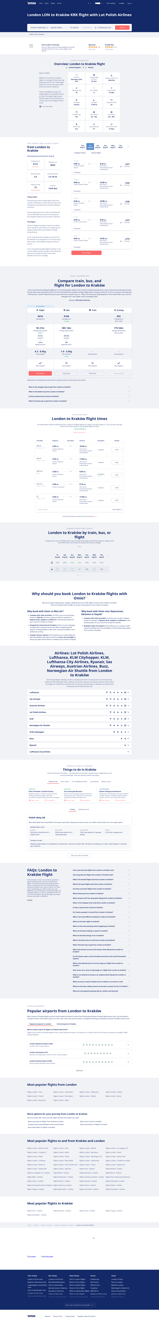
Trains (41, 3)
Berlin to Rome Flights (77, 1285)
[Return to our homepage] (33, 3)
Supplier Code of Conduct (86, 1316)
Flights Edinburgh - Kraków (115, 1181)
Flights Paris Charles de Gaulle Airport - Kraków (122, 1177)
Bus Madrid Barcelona (57, 1282)
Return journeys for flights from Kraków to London (46, 1121)
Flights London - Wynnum (62, 1169)
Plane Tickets (74, 1276)
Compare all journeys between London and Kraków (46, 1124)
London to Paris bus (56, 1279)
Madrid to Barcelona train (37, 1282)
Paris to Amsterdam (56, 1285)
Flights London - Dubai (61, 1156)
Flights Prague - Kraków (35, 1189)
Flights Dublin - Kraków (114, 1185)
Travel (113, 1276)
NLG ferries (94, 1282)
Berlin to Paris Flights (77, 1282)
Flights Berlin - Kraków (61, 1173)
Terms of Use (57, 1316)
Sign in (129, 3)
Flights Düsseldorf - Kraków (115, 1189)
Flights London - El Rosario (36, 1161)
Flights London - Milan (61, 1100)
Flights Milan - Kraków (35, 1177)
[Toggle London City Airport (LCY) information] (128, 1053)
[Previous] (51, 556)
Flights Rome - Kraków (113, 1173)
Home (29, 1225)
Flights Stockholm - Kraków (89, 1189)
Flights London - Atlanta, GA (115, 1165)
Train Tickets (32, 1276)
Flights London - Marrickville (63, 1161)
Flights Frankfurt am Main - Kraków (92, 1177)
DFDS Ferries (95, 1285)
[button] (75, 27)
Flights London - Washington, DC (91, 1156)
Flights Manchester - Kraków (63, 1189)
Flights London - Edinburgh (89, 1092)
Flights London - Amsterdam (63, 1092)
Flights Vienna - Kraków (88, 1185)
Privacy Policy (70, 1316)
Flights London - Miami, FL (36, 1165)
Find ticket (35, 167)
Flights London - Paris (34, 1092)
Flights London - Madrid (114, 1092)
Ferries (59, 3)
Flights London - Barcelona (36, 1100)
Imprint (47, 1316)
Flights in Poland (46, 1225)
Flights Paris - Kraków (87, 1169)
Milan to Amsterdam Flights (79, 1291)
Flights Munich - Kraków (61, 1181)
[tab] (79, 153)
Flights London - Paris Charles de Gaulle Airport (69, 1165)
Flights (53, 3)
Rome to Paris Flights (77, 1288)
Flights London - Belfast (88, 1096)
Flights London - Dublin (35, 1096)
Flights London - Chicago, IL (36, 1152)
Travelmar (94, 1288)
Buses (47, 3)
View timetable (35, 190)
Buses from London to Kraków (90, 1121)
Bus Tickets (53, 1276)
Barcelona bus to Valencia (58, 1288)
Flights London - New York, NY (37, 1148)
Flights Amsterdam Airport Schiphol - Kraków (43, 1185)
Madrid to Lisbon (117, 1285)
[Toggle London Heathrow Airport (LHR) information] (128, 1045)
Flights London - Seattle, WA (36, 1169)
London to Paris (117, 1279)
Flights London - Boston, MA (115, 1156)
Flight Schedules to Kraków (64, 1225)
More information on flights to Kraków (41, 1127)
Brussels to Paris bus (56, 1291)
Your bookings (111, 3)
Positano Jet (94, 1279)
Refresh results (78, 432)
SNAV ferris (94, 1291)
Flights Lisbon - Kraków (35, 1181)
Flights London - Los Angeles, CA (117, 1148)
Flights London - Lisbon (88, 1165)
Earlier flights (43, 509)
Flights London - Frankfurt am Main (118, 1161)
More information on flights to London (93, 1124)
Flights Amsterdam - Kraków (63, 1177)
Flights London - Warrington (63, 1096)
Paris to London (117, 1282)
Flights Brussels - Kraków (88, 1181)
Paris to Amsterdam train (37, 1290)
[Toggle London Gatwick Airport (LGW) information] (128, 1062)
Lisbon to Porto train (35, 1279)
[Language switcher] (99, 3)
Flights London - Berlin (61, 1152)
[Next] (128, 146)
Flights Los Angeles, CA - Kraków (38, 1173)
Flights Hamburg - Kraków (62, 1185)
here (94, 516)
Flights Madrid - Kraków (114, 1169)
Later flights (116, 509)
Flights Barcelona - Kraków (89, 1173)
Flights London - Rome (113, 1096)
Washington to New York (120, 1288)
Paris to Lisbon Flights (77, 1279)
